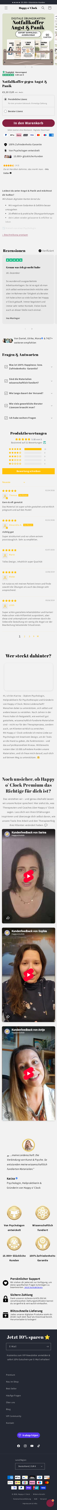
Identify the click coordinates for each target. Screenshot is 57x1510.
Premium (10, 1374)
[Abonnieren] (47, 1346)
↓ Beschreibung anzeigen (15, 234)
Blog (8, 1409)
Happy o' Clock (24, 1494)
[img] (9, 490)
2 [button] (24, 636)
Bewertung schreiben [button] (28, 471)
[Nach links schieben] (25, 67)
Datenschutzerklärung (22, 1499)
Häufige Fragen (13, 1395)
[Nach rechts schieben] (32, 67)
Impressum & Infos (29, 1503)
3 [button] (29, 636)
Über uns (10, 1402)
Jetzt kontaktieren (33, 1287)
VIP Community (13, 1416)
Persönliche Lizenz (17, 99)
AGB (35, 1499)
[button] (6, 8)
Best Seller (11, 1388)
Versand (43, 1499)
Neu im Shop (12, 1381)
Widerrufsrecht (39, 1494)
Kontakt (10, 1423)
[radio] (5, 99)
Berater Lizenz (15, 111)
